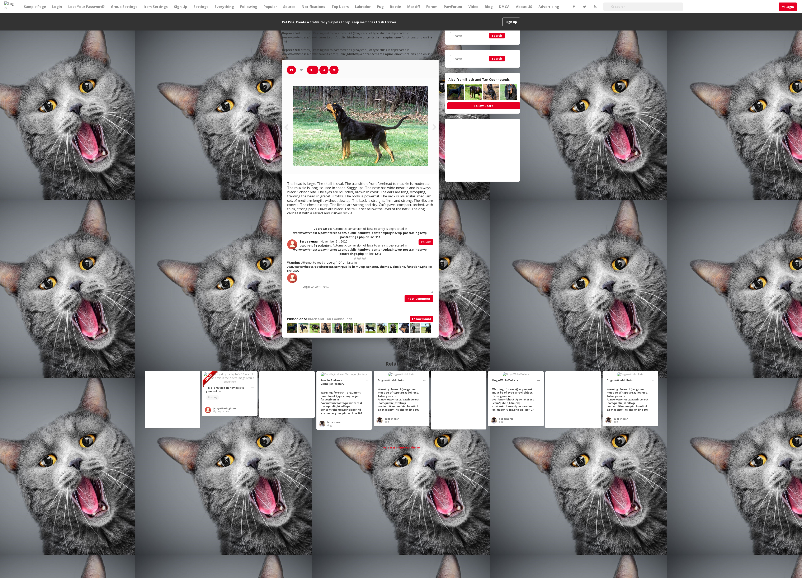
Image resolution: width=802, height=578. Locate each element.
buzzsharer (334, 422)
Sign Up (180, 6)
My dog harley (221, 411)
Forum (432, 6)
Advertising (548, 6)
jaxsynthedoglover (224, 408)
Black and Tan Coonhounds (330, 319)
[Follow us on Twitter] (584, 6)
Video (473, 6)
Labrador (363, 6)
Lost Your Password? (86, 6)
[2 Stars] (358, 258)
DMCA (504, 6)
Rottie (395, 6)
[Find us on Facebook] (574, 6)
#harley (212, 397)
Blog (489, 6)
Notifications (313, 6)
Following (248, 6)
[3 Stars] (360, 258)
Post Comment (419, 299)
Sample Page (35, 6)
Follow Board (421, 319)
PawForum (453, 6)
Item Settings (156, 6)
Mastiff (413, 6)
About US (524, 6)
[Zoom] (324, 70)
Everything (224, 6)
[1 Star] (355, 258)
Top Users (340, 6)
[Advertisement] (482, 150)
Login (790, 7)
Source (289, 6)
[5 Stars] (365, 258)
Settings (200, 6)
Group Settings (124, 6)
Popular (270, 6)
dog (329, 425)
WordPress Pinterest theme (401, 447)
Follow (426, 242)
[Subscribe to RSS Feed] (594, 6)
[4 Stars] (363, 258)
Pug (380, 6)
